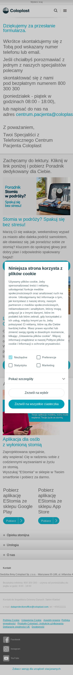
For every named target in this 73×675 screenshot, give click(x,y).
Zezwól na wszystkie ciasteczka (37, 404)
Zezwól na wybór (36, 392)
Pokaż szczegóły (21, 379)
